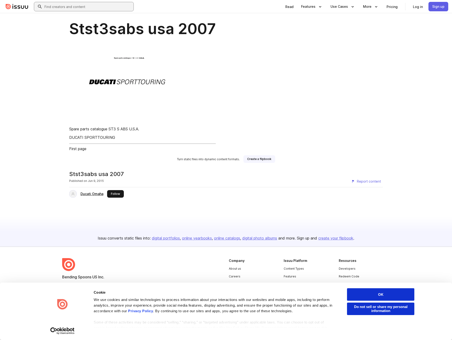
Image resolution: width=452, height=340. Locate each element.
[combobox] (88, 6)
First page (77, 148)
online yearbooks (197, 238)
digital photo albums (259, 238)
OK (380, 294)
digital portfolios (166, 238)
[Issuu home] (17, 6)
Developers (347, 268)
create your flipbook (335, 238)
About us (235, 268)
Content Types (294, 268)
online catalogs (227, 238)
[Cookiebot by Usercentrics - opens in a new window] (62, 330)
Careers (234, 276)
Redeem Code (349, 276)
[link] (289, 6)
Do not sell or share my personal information (381, 309)
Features (290, 276)
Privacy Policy (140, 311)
